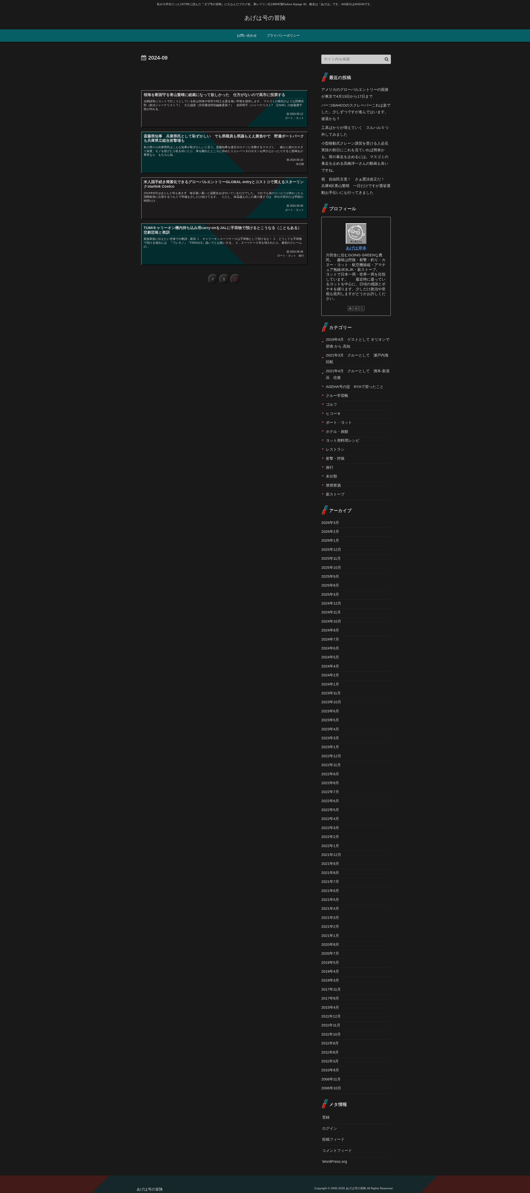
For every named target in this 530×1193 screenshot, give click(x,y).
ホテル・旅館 (337, 432)
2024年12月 (331, 603)
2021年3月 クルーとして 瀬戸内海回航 (357, 358)
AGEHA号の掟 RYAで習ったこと (355, 387)
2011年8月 (330, 1052)
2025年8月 (330, 585)
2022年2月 (330, 837)
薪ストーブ (335, 494)
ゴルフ (331, 404)
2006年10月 (331, 1088)
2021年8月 (330, 873)
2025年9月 (330, 576)
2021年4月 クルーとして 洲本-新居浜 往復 (358, 374)
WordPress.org (334, 1161)
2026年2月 (330, 531)
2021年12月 (331, 855)
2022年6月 (330, 801)
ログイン (329, 1128)
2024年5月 (330, 657)
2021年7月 (330, 882)
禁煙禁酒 (333, 485)
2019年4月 (330, 971)
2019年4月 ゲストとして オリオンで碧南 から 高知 (357, 342)
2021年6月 (330, 891)
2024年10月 (331, 621)
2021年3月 (330, 918)
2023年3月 (330, 738)
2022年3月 (330, 828)
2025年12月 (331, 549)
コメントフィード (337, 1151)
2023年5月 (330, 720)
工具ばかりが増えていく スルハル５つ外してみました (354, 131)
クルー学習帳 (337, 396)
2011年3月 (330, 1061)
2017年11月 (331, 989)
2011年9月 (330, 1043)
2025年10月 (331, 567)
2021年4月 (330, 908)
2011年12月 (331, 1016)
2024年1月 (330, 684)
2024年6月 (330, 648)
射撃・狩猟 (335, 458)
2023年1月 (330, 747)
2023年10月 (331, 702)
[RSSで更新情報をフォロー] (361, 308)
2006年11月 (331, 1079)
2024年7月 (330, 639)
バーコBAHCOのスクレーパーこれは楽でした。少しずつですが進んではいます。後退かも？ (355, 112)
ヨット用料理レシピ (342, 440)
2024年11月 (331, 612)
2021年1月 (330, 936)
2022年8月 (330, 783)
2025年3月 (330, 594)
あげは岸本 (356, 248)
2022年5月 (330, 810)
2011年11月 (330, 1025)
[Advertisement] (224, 74)
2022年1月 (330, 846)
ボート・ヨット (339, 422)
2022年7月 (330, 792)
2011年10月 (331, 1034)
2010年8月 (330, 1070)
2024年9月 (330, 630)
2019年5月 (330, 962)
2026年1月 (330, 540)
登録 (326, 1117)
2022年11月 (331, 765)
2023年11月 (331, 693)
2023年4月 (330, 729)
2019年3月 (330, 980)
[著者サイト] (350, 308)
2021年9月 (330, 864)
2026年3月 (330, 523)
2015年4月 (330, 1007)
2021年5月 (330, 900)
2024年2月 (330, 675)
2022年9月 (330, 774)
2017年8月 (330, 998)
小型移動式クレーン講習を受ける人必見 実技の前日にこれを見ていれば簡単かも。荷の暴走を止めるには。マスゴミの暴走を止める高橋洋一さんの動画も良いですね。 (356, 156)
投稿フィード (333, 1139)
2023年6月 (330, 711)
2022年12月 (331, 756)
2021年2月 (330, 926)
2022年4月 (330, 819)
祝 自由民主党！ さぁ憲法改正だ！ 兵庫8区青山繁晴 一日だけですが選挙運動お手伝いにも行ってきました (355, 186)
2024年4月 (330, 666)
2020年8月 (330, 944)
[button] (386, 59)
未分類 (331, 476)
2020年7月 (330, 953)
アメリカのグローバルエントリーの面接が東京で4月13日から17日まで (354, 93)
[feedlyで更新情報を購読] (356, 308)
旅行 (329, 467)
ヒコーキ (333, 414)
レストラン (335, 449)
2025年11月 (331, 558)
